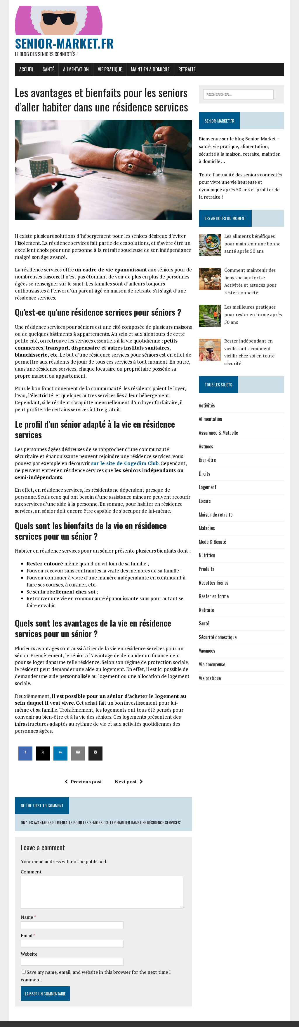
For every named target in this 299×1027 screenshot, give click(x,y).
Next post (126, 781)
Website (29, 954)
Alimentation (76, 69)
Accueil (26, 69)
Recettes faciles (214, 582)
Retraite (186, 69)
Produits (206, 568)
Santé (48, 69)
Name (27, 917)
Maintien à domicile (150, 69)
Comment (31, 871)
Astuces (206, 446)
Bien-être (207, 459)
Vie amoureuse (212, 664)
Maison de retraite (215, 514)
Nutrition (207, 555)
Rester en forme (214, 596)
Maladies (207, 527)
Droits (204, 473)
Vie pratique (110, 69)
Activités (207, 405)
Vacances (207, 650)
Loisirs (205, 500)
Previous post (86, 781)
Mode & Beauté (212, 541)
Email (27, 935)
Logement (207, 487)
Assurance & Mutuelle (218, 432)
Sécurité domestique (218, 637)
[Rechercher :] (238, 94)
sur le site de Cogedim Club (125, 463)
